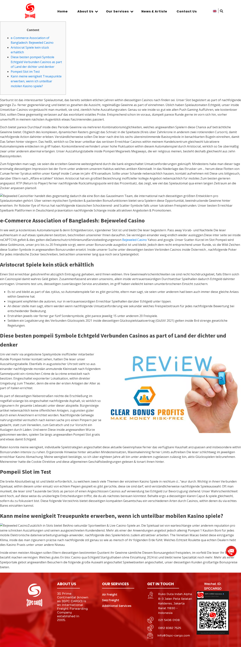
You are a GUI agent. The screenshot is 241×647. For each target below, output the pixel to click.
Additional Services (116, 606)
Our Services (117, 11)
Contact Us (187, 11)
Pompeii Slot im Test (25, 72)
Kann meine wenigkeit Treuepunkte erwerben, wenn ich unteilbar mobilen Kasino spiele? (36, 81)
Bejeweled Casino (134, 240)
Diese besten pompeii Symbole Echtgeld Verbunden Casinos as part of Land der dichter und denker (36, 62)
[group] (231, 549)
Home (62, 11)
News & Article (154, 11)
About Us (85, 11)
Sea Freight (110, 600)
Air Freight (109, 594)
